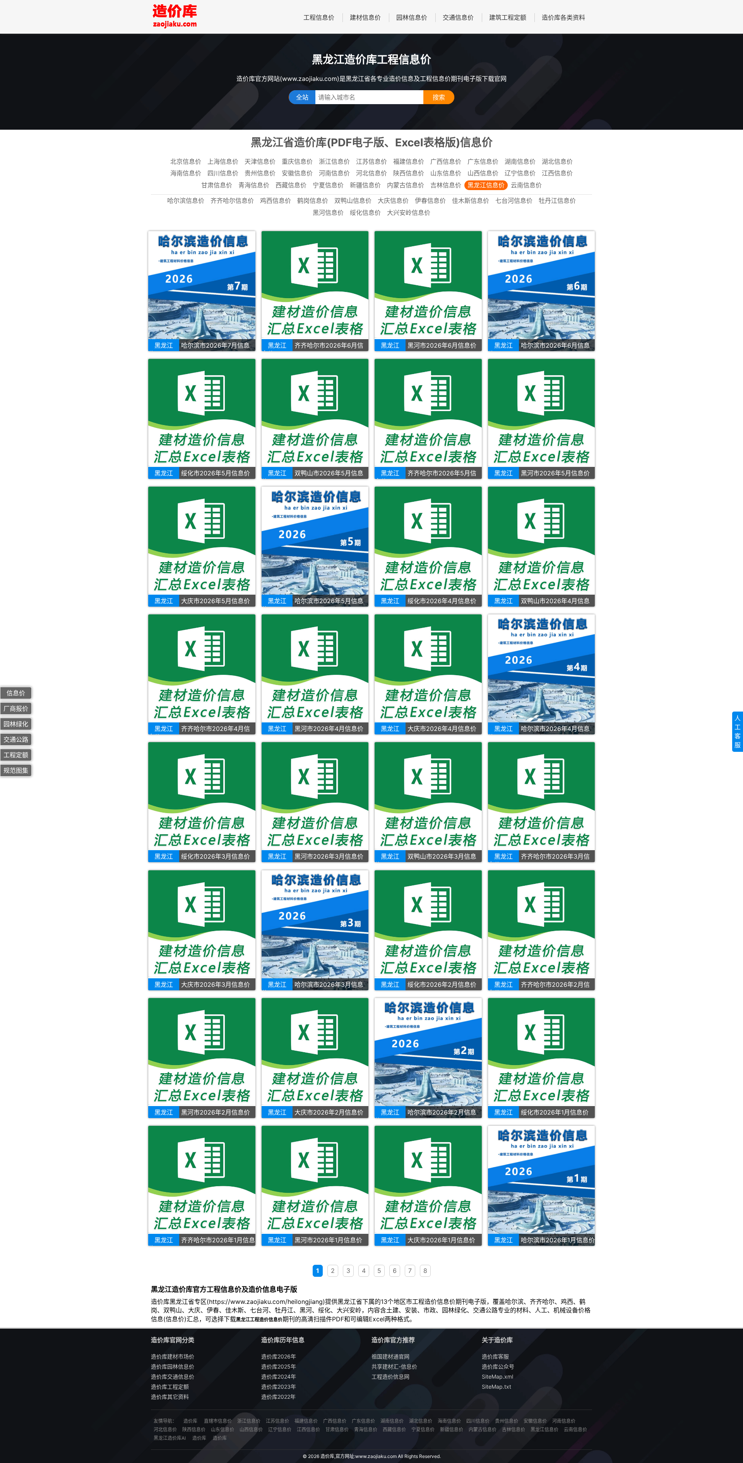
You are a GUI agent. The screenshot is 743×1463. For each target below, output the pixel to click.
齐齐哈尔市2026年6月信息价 (312, 349)
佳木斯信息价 (470, 200)
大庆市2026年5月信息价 (215, 601)
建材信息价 (365, 17)
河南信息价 (334, 173)
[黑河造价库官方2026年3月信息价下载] (315, 802)
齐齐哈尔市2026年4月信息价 (199, 733)
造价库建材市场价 (172, 1356)
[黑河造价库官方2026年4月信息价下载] (315, 674)
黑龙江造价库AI (170, 1438)
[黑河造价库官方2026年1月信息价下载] (315, 1186)
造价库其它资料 (170, 1396)
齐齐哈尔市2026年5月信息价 (425, 477)
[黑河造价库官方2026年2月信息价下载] (201, 1058)
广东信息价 (482, 161)
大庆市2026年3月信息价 (215, 984)
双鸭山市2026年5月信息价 (312, 477)
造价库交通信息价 (172, 1376)
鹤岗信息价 (312, 200)
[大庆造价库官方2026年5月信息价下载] (201, 547)
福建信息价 (408, 161)
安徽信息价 (297, 173)
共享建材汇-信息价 (394, 1366)
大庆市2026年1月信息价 (441, 1240)
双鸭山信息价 (353, 200)
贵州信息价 (260, 173)
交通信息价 (458, 17)
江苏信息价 (371, 161)
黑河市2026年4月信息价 (328, 728)
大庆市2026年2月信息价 (328, 1112)
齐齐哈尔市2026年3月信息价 (539, 860)
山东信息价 (445, 173)
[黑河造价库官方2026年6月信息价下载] (428, 291)
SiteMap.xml (497, 1376)
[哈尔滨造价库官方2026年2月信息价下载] (428, 1058)
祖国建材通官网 (390, 1356)
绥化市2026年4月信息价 (441, 601)
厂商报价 (15, 708)
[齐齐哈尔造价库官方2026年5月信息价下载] (428, 419)
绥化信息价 (365, 212)
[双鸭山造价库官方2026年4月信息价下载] (541, 547)
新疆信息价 (365, 185)
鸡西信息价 (275, 200)
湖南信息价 (520, 161)
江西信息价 (557, 173)
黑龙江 (163, 345)
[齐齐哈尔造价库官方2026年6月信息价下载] (315, 291)
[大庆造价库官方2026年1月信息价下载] (428, 1186)
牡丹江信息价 (557, 200)
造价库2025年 (278, 1366)
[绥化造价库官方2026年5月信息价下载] (201, 419)
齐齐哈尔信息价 (232, 200)
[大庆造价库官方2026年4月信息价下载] (428, 674)
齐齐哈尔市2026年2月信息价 (539, 988)
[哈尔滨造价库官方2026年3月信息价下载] (315, 930)
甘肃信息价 (216, 185)
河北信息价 (371, 173)
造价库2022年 (278, 1396)
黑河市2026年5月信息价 (555, 473)
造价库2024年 (278, 1376)
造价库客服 (495, 1356)
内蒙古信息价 (405, 185)
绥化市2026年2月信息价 (441, 984)
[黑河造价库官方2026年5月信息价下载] (541, 419)
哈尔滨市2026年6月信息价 (539, 349)
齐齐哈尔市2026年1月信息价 (201, 1244)
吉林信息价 (445, 185)
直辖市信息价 (218, 1421)
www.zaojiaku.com (376, 1456)
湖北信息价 (557, 161)
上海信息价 (222, 161)
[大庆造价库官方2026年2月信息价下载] (315, 1058)
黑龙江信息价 (486, 185)
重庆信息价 (297, 161)
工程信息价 (318, 17)
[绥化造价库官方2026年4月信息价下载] (428, 547)
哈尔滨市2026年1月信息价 (558, 1240)
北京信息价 (185, 161)
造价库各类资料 (563, 17)
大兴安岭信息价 (408, 212)
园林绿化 (15, 724)
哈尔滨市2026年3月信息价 (312, 988)
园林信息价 (411, 17)
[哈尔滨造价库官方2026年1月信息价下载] (541, 1186)
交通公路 (15, 739)
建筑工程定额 (507, 17)
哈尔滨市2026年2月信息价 (425, 1116)
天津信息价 (260, 161)
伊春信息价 (430, 200)
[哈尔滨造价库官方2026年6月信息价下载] (541, 291)
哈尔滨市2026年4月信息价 (539, 733)
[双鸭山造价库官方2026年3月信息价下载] (428, 802)
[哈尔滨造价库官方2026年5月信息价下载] (315, 547)
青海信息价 (253, 185)
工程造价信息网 (390, 1376)
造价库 (190, 1421)
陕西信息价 (408, 173)
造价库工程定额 (170, 1386)
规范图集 (15, 770)
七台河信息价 (513, 200)
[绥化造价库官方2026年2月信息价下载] (428, 930)
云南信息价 (526, 185)
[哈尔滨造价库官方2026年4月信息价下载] (541, 674)
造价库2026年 (278, 1356)
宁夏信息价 (328, 185)
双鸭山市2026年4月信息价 (539, 605)
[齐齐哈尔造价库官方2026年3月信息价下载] (541, 802)
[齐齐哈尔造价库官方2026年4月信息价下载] (201, 674)
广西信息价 (445, 161)
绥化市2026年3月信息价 (215, 856)
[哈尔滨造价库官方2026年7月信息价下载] (201, 291)
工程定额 (15, 755)
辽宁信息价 (520, 173)
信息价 (16, 693)
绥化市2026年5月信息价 (215, 473)
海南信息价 (185, 173)
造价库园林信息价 (172, 1366)
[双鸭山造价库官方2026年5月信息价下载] (315, 419)
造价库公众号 (498, 1366)
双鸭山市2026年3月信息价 (425, 860)
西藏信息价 (291, 185)
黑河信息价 (328, 212)
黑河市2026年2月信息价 (215, 1112)
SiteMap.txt (496, 1386)
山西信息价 (482, 173)
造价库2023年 (278, 1386)
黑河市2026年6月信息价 (441, 345)
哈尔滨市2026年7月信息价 (199, 349)
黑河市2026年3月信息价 (328, 856)
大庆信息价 (393, 200)
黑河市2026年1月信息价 (328, 1240)
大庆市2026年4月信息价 (441, 728)
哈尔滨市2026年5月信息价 (312, 605)
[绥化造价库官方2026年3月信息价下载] (201, 802)
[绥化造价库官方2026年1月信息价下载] (541, 1058)
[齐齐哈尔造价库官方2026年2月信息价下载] (541, 930)
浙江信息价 (334, 161)
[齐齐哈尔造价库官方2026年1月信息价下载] (201, 1186)
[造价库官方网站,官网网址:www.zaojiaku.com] (174, 16)
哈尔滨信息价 (185, 200)
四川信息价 (222, 173)
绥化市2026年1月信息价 (555, 1112)
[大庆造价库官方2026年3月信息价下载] (201, 930)
